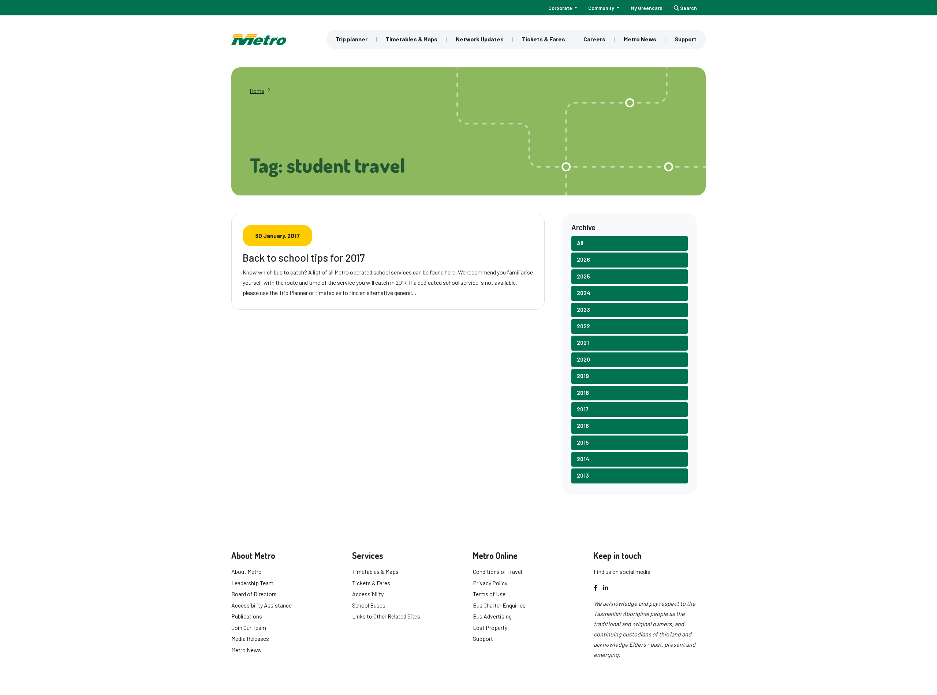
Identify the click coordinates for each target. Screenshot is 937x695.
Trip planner (351, 39)
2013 (583, 475)
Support (686, 39)
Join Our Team (248, 627)
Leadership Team (252, 582)
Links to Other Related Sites (386, 616)
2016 (583, 425)
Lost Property (490, 627)
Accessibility (368, 593)
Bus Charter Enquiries (499, 605)
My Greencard (646, 8)
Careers (594, 39)
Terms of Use (489, 593)
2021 (583, 342)
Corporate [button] (560, 8)
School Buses (368, 605)
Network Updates (480, 39)
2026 (583, 259)
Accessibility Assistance (261, 605)
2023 (583, 309)
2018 (583, 392)
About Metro (246, 571)
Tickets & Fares (543, 39)
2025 (583, 276)
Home (257, 90)
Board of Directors (254, 593)
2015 (583, 442)
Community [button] (601, 8)
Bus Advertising (492, 616)
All (580, 242)
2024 (583, 292)
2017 (583, 409)
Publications (246, 616)
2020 (583, 359)
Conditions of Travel (497, 571)
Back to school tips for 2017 (304, 257)
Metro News (640, 39)
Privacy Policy (490, 582)
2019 (583, 375)
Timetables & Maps (411, 39)
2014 (583, 458)
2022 (583, 325)
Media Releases (250, 638)
